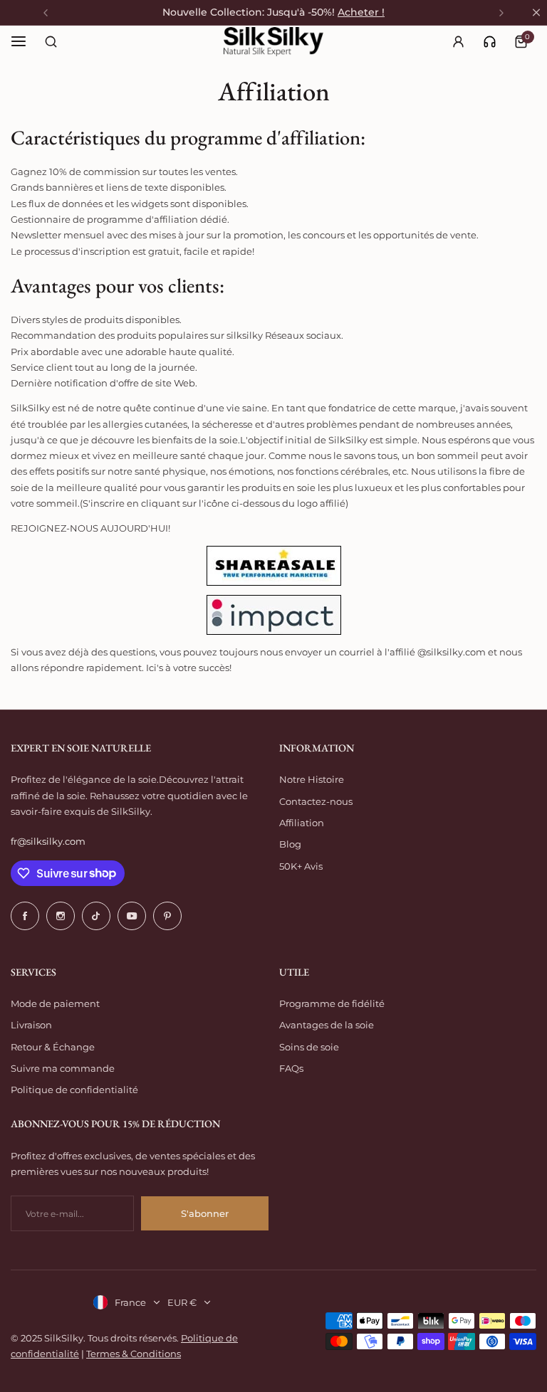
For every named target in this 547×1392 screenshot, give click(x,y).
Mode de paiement (55, 1003)
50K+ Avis (301, 866)
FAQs (291, 1068)
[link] (489, 41)
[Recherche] (50, 41)
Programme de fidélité (332, 1003)
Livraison (31, 1024)
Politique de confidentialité (74, 1089)
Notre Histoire (311, 779)
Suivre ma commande (63, 1068)
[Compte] (458, 41)
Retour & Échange (53, 1047)
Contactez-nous (316, 801)
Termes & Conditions (133, 1353)
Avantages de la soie (326, 1024)
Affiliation (301, 822)
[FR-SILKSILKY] (273, 41)
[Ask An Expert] (489, 41)
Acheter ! (361, 12)
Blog (290, 844)
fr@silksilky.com (48, 841)
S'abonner (205, 1213)
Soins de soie (309, 1047)
